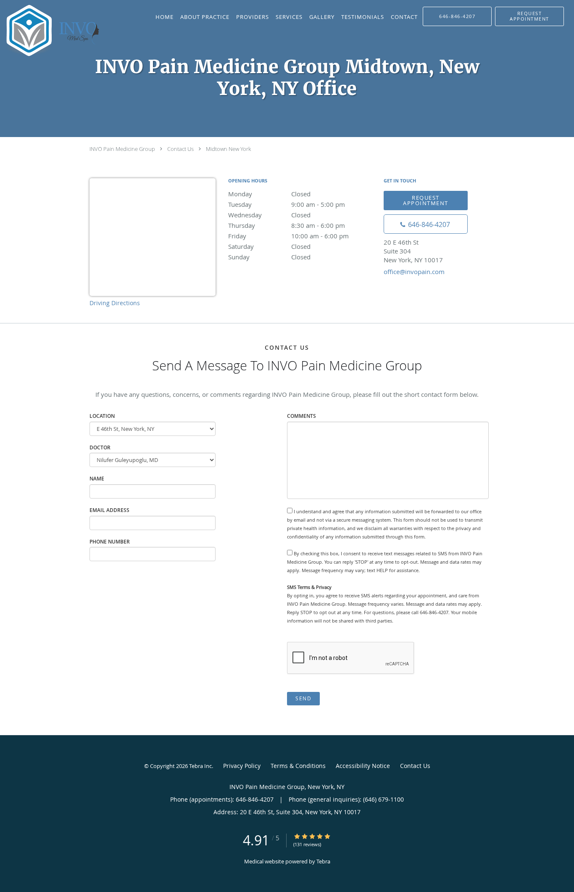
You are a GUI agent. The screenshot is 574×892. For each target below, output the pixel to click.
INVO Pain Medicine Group (122, 149)
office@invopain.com (414, 271)
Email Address (109, 510)
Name (97, 478)
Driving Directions (115, 303)
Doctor (100, 447)
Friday (288, 236)
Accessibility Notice (363, 766)
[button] (529, 16)
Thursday (286, 225)
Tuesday (286, 204)
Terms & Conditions (298, 766)
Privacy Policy (242, 766)
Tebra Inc (200, 766)
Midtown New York (228, 149)
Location (102, 416)
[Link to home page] (53, 30)
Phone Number (110, 541)
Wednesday (269, 215)
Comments (301, 416)
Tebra (323, 861)
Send (303, 698)
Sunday (269, 257)
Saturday (269, 246)
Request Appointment (425, 200)
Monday (269, 194)
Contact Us (180, 149)
